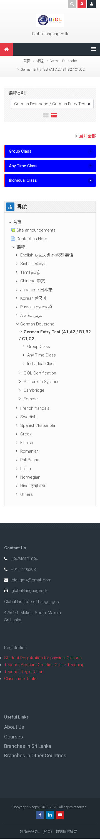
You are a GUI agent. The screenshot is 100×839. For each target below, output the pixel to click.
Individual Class (23, 180)
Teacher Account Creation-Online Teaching (44, 664)
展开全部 (87, 136)
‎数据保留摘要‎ (66, 831)
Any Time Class (23, 165)
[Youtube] (60, 815)
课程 (40, 61)
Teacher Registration (23, 671)
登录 (47, 831)
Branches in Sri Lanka (27, 746)
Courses (13, 737)
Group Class (20, 151)
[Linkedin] (50, 815)
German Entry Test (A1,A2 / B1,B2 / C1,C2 (52, 69)
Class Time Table (20, 678)
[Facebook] (40, 815)
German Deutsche (63, 61)
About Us (14, 727)
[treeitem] (50, 222)
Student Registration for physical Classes (43, 657)
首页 (27, 61)
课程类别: (17, 93)
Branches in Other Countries (35, 755)
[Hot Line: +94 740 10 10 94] (50, 20)
